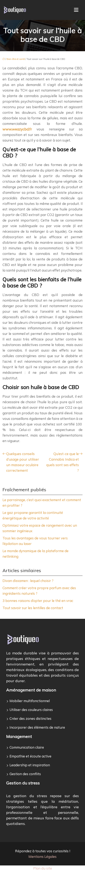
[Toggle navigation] (76, 10)
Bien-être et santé (16, 59)
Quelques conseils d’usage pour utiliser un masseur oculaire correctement (22, 462)
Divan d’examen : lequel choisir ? (27, 580)
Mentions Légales (42, 856)
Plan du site (42, 868)
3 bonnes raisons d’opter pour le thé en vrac (37, 600)
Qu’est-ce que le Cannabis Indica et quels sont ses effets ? (62, 462)
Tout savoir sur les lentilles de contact (32, 608)
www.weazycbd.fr (17, 129)
